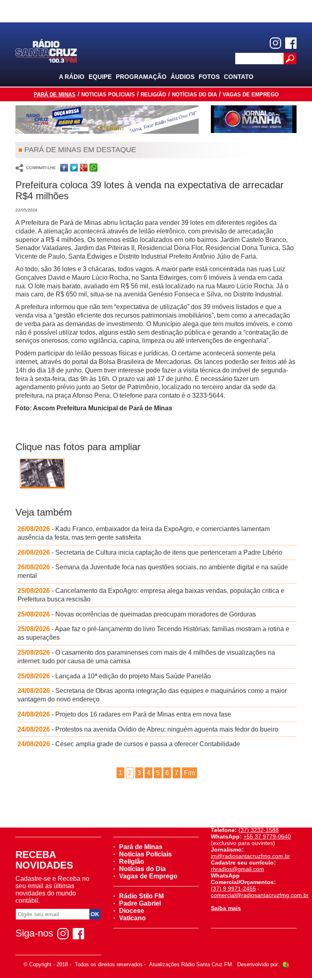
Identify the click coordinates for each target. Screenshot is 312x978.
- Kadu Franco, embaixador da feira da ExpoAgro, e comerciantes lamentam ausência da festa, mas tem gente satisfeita (143, 533)
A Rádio (71, 76)
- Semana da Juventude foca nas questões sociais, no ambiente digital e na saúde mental (152, 571)
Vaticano (132, 918)
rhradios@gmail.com (237, 869)
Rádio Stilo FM (141, 896)
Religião (153, 94)
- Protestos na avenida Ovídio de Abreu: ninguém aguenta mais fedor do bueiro (147, 729)
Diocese (131, 910)
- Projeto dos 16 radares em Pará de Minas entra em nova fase (124, 714)
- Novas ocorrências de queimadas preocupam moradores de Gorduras (136, 614)
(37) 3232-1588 (258, 830)
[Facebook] (291, 43)
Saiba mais (226, 908)
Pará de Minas (55, 94)
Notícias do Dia (194, 94)
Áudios (183, 76)
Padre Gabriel (140, 903)
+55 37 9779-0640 (267, 836)
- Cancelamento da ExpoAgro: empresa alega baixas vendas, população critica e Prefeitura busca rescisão (150, 595)
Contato (239, 76)
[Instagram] (275, 43)
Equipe (100, 76)
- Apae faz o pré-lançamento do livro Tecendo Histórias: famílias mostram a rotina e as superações (153, 633)
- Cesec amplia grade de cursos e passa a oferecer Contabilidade (128, 744)
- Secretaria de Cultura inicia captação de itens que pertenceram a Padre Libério (149, 552)
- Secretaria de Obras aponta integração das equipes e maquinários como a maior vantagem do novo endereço (152, 695)
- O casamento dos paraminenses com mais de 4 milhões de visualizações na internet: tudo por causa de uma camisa (146, 656)
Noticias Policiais (108, 94)
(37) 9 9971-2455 (233, 888)
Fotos (209, 76)
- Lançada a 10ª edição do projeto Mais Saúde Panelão (114, 676)
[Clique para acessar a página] (107, 119)
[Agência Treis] (285, 964)
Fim (189, 772)
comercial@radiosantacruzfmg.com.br (260, 895)
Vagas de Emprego (251, 94)
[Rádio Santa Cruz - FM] (45, 50)
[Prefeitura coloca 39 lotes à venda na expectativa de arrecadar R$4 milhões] (42, 474)
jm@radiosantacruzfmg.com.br (250, 856)
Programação (141, 76)
